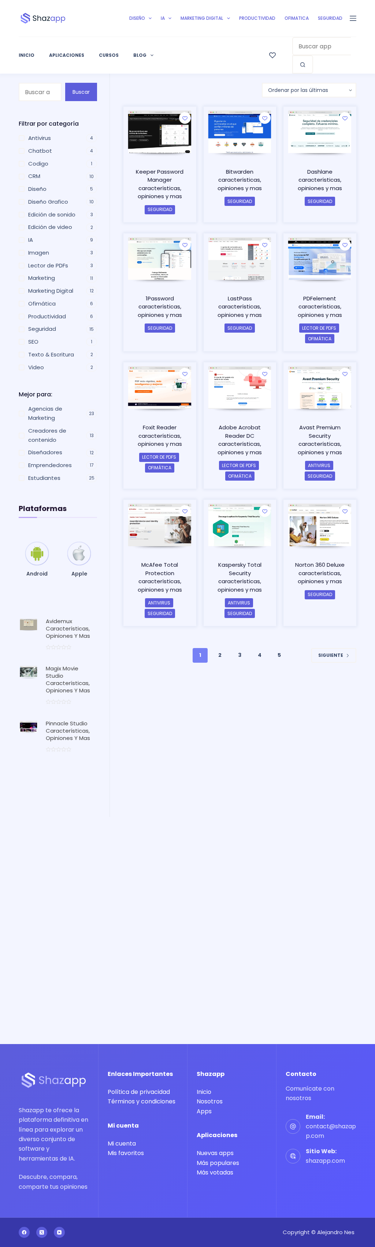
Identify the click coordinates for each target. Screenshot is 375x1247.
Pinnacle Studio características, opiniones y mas (68, 730)
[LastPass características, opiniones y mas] (240, 259)
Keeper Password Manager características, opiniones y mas (159, 184)
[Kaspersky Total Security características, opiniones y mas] (240, 526)
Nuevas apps (215, 1153)
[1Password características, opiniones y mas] (159, 259)
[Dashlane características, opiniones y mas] (319, 133)
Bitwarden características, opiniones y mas (240, 180)
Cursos (109, 55)
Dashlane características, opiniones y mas (320, 180)
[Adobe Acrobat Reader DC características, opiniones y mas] (240, 388)
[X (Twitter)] (41, 1232)
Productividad (257, 18)
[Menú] (353, 18)
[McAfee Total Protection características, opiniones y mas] (159, 526)
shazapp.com (325, 1161)
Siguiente (330, 655)
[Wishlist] (272, 55)
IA (163, 18)
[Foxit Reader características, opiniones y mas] (159, 388)
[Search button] (302, 64)
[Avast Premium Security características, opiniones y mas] (319, 388)
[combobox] (321, 46)
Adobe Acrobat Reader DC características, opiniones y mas (240, 439)
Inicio (26, 55)
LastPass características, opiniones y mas (240, 307)
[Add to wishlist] (185, 118)
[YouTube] (59, 1232)
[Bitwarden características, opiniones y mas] (240, 133)
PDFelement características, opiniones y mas (320, 307)
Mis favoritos (126, 1153)
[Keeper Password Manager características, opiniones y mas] (159, 133)
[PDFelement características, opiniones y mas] (319, 259)
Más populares (218, 1163)
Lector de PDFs (319, 328)
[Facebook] (24, 1232)
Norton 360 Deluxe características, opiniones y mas (320, 573)
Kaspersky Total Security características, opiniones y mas (240, 577)
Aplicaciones (66, 55)
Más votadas (215, 1172)
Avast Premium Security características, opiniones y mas (320, 439)
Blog (139, 55)
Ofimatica (297, 18)
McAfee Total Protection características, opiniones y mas (160, 577)
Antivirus (319, 465)
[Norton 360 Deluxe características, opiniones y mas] (319, 526)
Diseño (137, 18)
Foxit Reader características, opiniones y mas (160, 435)
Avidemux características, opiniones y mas (68, 628)
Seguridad (330, 18)
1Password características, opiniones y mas (160, 307)
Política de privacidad (139, 1092)
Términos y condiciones (141, 1101)
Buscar (81, 92)
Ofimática (319, 339)
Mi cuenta (122, 1143)
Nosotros (210, 1101)
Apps (204, 1111)
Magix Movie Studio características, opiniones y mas (68, 679)
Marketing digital (202, 18)
